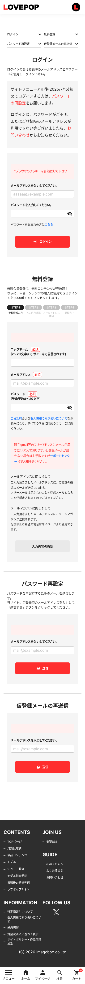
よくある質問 (54, 870)
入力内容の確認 (42, 546)
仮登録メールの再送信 (58, 44)
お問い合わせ (54, 877)
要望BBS (52, 841)
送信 (45, 668)
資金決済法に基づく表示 (22, 934)
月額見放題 (14, 848)
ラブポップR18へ (18, 889)
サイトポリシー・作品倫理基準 (24, 942)
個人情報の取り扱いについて (48, 418)
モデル (11, 862)
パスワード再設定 (18, 44)
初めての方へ (54, 864)
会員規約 (16, 418)
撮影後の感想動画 (18, 883)
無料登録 (49, 34)
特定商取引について (20, 912)
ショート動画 (15, 869)
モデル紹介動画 (17, 876)
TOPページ (14, 841)
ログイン (12, 34)
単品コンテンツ (17, 855)
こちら (49, 224)
